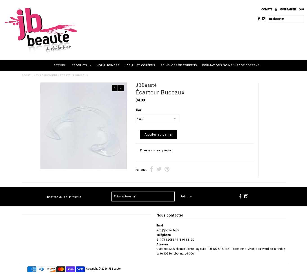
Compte (267, 9)
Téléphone (163, 235)
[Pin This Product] (167, 169)
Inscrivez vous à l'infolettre (64, 197)
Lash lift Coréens (140, 65)
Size (139, 109)
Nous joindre (108, 65)
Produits (79, 65)
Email (159, 225)
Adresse (162, 244)
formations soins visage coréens (231, 65)
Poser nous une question (156, 150)
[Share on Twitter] (159, 169)
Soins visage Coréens (178, 65)
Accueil (60, 65)
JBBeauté (114, 268)
